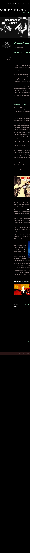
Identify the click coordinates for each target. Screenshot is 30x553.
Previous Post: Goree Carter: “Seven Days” (14, 318)
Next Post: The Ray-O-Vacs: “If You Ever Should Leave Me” (14, 324)
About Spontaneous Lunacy (13, 3)
